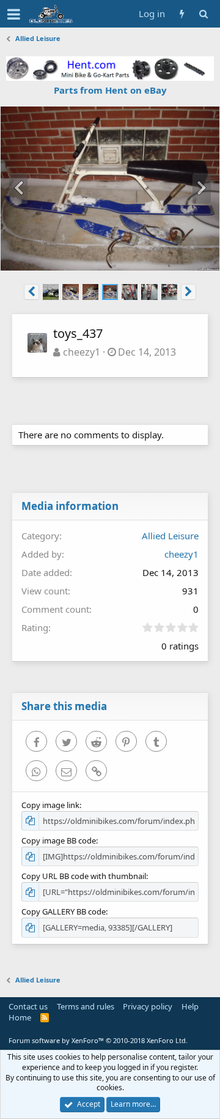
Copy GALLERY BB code (63, 911)
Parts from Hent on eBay (110, 90)
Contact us (28, 1006)
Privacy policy (147, 1006)
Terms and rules (85, 1006)
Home (20, 1017)
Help (190, 1006)
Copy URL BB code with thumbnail (83, 875)
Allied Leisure (170, 536)
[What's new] (182, 13)
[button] (13, 14)
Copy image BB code (58, 840)
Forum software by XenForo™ (98, 1040)
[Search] (203, 13)
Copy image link (50, 804)
